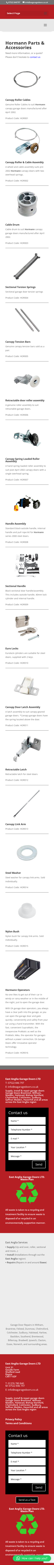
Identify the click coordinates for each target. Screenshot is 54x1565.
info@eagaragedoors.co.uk (23, 1086)
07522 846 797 (17, 1385)
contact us (35, 56)
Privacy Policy (13, 1419)
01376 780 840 (16, 1383)
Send (38, 1164)
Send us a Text (27, 1500)
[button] (32, 1558)
